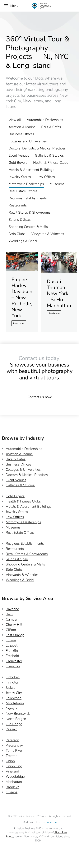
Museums (57, 184)
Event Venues (19, 155)
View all (15, 119)
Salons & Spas (20, 219)
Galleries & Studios (49, 155)
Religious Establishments (28, 198)
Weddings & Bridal (23, 241)
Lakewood (13, 698)
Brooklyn (12, 787)
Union (10, 761)
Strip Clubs (17, 233)
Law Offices (46, 176)
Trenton (11, 755)
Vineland (12, 771)
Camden (12, 619)
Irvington (12, 682)
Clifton (11, 629)
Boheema (51, 822)
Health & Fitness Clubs (50, 162)
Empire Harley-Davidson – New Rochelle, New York (22, 297)
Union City (14, 766)
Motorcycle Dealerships (26, 184)
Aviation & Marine (22, 127)
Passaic (11, 729)
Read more (18, 323)
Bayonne (12, 609)
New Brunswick (18, 713)
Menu (14, 6)
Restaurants (18, 205)
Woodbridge (15, 776)
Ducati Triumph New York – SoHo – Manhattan (59, 293)
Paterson (12, 740)
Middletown (15, 703)
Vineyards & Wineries (47, 233)
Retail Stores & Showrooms (30, 212)
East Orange (15, 635)
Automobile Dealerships (45, 119)
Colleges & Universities (23, 469)
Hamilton (13, 666)
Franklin (12, 650)
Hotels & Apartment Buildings (31, 169)
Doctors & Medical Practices (27, 474)
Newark (11, 708)
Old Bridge (14, 724)
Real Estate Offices (23, 191)
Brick (9, 614)
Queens (11, 792)
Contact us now (40, 397)
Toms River (14, 750)
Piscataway (14, 745)
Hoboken (13, 677)
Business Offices (21, 134)
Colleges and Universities (28, 141)
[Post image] (22, 261)
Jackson (11, 687)
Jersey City (14, 692)
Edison (11, 640)
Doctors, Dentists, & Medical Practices (37, 148)
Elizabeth (12, 645)
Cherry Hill (14, 624)
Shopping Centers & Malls (28, 226)
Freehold (12, 655)
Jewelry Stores (20, 176)
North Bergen (16, 718)
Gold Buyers (18, 162)
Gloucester (14, 661)
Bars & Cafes (51, 127)
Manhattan (14, 781)
